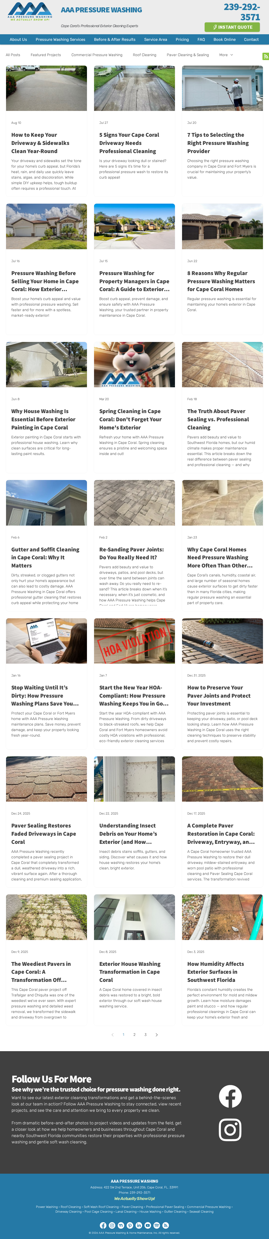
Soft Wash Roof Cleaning (101, 1207)
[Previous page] (112, 1035)
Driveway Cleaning (68, 1211)
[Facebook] (230, 1096)
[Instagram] (230, 1129)
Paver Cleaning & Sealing (188, 55)
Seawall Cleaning (201, 1211)
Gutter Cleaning (175, 1211)
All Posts (13, 55)
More (223, 55)
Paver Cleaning (132, 1207)
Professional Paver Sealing (165, 1207)
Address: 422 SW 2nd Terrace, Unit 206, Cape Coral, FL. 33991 (134, 1187)
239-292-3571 (140, 1192)
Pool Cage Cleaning (99, 1211)
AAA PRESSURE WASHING (101, 9)
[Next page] (156, 1035)
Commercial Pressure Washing (96, 55)
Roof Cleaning (144, 55)
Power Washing (47, 1207)
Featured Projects (46, 55)
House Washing (150, 1211)
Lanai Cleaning (126, 1211)
